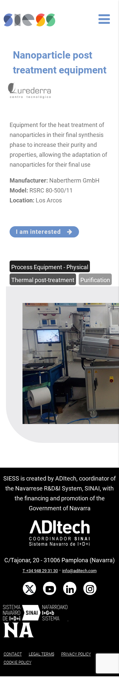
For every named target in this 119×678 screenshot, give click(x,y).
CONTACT (13, 654)
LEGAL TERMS (41, 654)
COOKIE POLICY (17, 662)
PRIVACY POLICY (76, 654)
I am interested (41, 231)
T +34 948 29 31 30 (40, 570)
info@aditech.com (79, 570)
